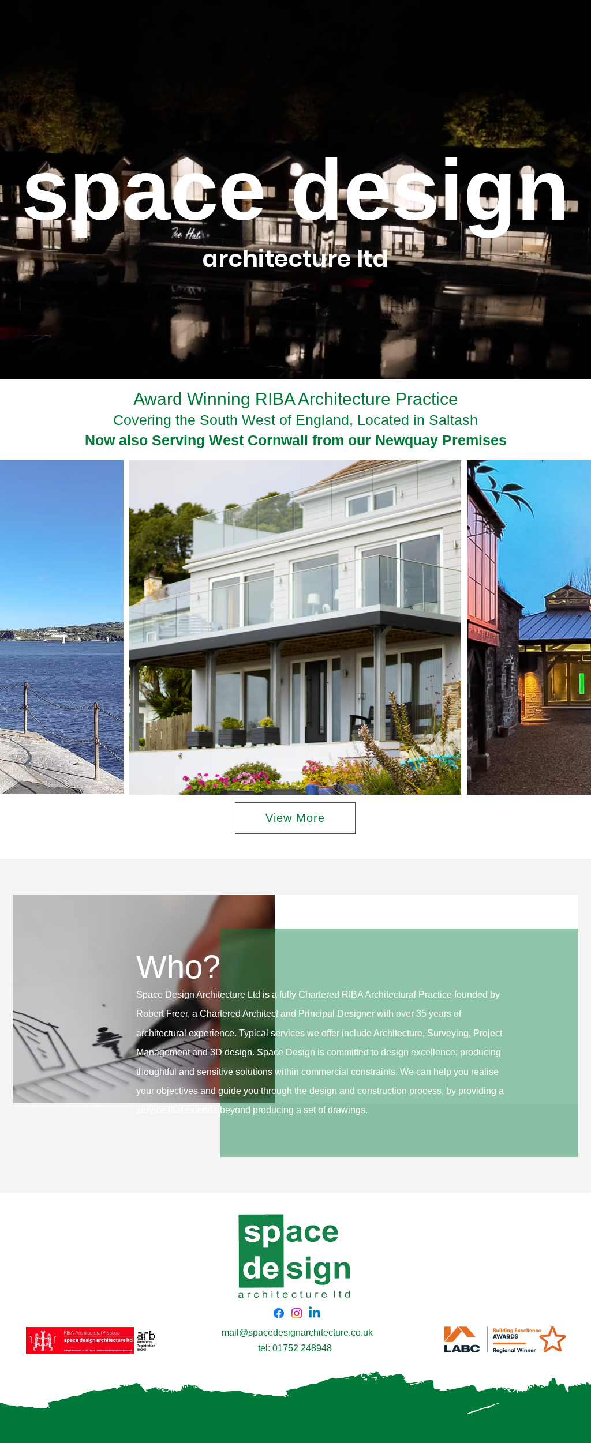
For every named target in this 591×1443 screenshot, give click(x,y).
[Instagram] (297, 1313)
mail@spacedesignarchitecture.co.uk (297, 1332)
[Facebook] (279, 1313)
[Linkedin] (314, 1313)
